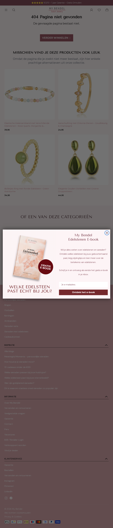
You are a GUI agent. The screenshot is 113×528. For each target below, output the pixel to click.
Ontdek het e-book (83, 292)
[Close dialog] (107, 233)
